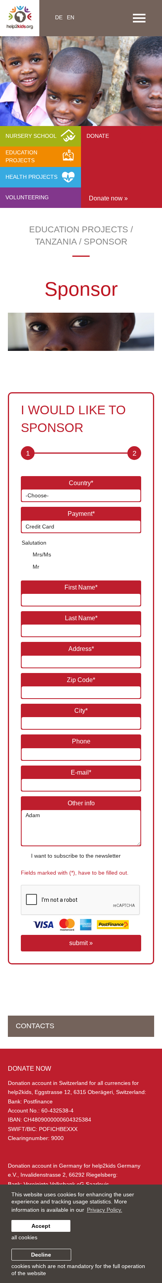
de (59, 17)
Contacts (35, 1026)
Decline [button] (41, 1254)
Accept (40, 1226)
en (70, 17)
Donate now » (108, 198)
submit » (81, 943)
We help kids (124, 92)
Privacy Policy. (104, 1210)
